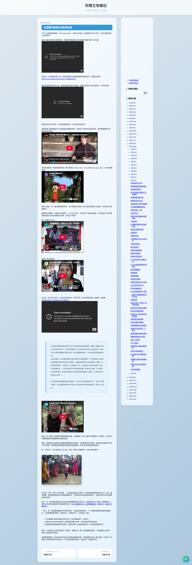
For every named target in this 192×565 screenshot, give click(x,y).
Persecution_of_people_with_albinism (55, 300)
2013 (131, 143)
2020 (131, 121)
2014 (131, 140)
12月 (132, 149)
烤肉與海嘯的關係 (137, 311)
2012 (131, 146)
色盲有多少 (135, 213)
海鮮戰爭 (134, 233)
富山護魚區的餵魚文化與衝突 (139, 193)
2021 (131, 118)
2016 (131, 134)
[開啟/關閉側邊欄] (186, 559)
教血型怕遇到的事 (137, 229)
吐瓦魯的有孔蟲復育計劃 (139, 355)
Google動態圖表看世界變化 (139, 266)
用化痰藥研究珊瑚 (137, 322)
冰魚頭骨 (134, 221)
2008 (131, 387)
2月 (132, 180)
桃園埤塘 (134, 273)
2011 (130, 377)
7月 (132, 165)
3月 (132, 177)
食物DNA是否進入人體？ (138, 330)
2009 (131, 384)
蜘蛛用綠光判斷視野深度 (139, 347)
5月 (132, 171)
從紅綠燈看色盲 (136, 288)
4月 (132, 174)
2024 (131, 109)
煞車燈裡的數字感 (137, 198)
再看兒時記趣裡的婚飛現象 (139, 217)
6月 (132, 168)
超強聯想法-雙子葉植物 (139, 204)
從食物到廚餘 (135, 369)
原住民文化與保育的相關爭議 (139, 315)
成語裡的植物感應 (137, 319)
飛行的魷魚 (135, 247)
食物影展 (134, 300)
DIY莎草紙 (134, 343)
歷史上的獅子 (135, 340)
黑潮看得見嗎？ (136, 189)
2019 (131, 125)
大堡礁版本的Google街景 (139, 240)
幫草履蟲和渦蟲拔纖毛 (139, 186)
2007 (131, 390)
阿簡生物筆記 (96, 5)
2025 (131, 106)
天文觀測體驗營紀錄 (138, 207)
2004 (131, 399)
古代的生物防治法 (137, 285)
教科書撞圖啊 (135, 270)
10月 (132, 155)
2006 (131, 393)
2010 (131, 380)
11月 (132, 152)
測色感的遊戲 (135, 279)
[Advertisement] (139, 34)
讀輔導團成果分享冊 (138, 337)
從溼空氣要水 (135, 244)
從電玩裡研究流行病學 (139, 282)
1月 (132, 373)
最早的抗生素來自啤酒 (139, 308)
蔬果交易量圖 (135, 253)
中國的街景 (135, 236)
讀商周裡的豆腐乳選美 (139, 334)
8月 (132, 162)
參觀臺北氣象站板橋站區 (139, 360)
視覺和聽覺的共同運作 (139, 325)
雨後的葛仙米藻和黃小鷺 (139, 365)
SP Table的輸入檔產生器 (138, 260)
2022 (131, 115)
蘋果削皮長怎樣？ (137, 201)
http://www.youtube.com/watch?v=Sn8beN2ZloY (59, 79)
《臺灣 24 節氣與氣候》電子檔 (139, 296)
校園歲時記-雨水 (136, 183)
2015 (131, 137)
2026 (131, 103)
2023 (131, 112)
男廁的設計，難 (136, 210)
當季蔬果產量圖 (136, 250)
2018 (131, 128)
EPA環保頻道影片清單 (138, 292)
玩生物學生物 (133, 83)
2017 (131, 131)
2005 (131, 396)
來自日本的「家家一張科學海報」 (139, 304)
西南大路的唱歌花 (137, 351)
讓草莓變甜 (135, 276)
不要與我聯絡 (133, 80)
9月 (132, 159)
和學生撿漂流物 (136, 256)
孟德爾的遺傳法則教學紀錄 (58, 27)
